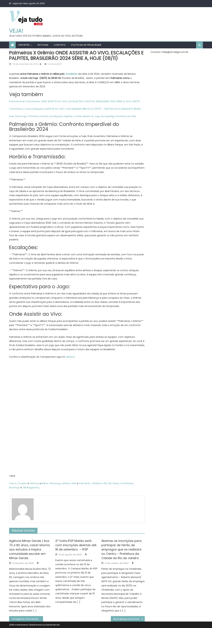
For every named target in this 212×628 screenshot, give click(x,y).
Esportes (24, 45)
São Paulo (113, 483)
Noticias (43, 45)
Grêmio (34, 483)
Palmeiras (84, 483)
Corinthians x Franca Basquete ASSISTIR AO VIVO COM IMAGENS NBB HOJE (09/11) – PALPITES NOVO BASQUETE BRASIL (75, 108)
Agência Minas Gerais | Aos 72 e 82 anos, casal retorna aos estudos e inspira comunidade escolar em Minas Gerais (29, 549)
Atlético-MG (69, 483)
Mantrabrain (53, 624)
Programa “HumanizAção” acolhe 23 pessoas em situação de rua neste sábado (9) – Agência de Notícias (28, 619)
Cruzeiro (22, 483)
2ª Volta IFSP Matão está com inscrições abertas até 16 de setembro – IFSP (75, 545)
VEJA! (16, 30)
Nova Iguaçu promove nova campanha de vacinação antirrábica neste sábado (129, 619)
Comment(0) (54, 64)
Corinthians (126, 483)
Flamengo (55, 483)
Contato (60, 45)
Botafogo (14, 487)
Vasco (12, 483)
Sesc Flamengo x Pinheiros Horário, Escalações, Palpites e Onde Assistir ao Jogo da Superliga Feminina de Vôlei (72, 116)
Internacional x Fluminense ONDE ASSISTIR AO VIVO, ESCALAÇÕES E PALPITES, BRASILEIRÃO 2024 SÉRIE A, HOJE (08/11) (74, 101)
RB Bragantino (31, 487)
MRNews (70, 356)
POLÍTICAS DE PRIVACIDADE (86, 45)
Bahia (45, 483)
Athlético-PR (99, 483)
